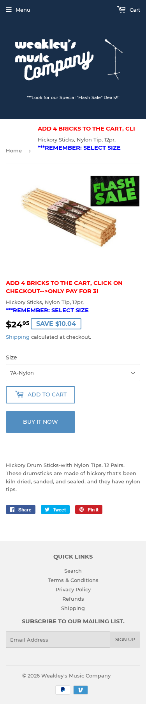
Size (11, 357)
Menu (23, 10)
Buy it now (40, 421)
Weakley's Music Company (76, 675)
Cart (134, 10)
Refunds (73, 599)
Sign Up (125, 639)
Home (14, 150)
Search (73, 571)
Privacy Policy (73, 589)
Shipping (18, 337)
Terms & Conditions (73, 580)
